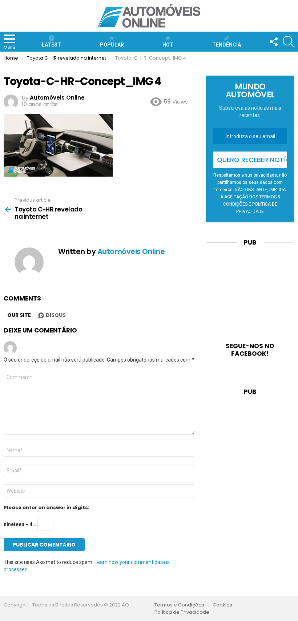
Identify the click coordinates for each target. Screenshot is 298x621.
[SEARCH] (288, 42)
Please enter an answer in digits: (46, 508)
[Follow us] (273, 42)
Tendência (226, 45)
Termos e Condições (179, 605)
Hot (167, 45)
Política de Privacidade (181, 612)
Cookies (222, 605)
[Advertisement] (250, 289)
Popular (112, 45)
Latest (51, 45)
